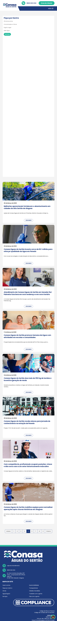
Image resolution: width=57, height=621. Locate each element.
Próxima (48, 531)
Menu (50, 8)
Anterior (8, 531)
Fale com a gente (34, 596)
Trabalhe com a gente (35, 594)
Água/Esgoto (6, 594)
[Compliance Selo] (33, 602)
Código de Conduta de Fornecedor (44, 612)
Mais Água (7, 30)
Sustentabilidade (34, 585)
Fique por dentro (7, 588)
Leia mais (28, 220)
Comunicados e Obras (10, 24)
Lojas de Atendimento (13, 565)
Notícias (7, 34)
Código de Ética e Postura (47, 611)
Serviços (5, 596)
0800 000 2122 (31, 3)
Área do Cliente (46, 3)
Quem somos (6, 585)
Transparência (33, 588)
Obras (4, 591)
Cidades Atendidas (34, 591)
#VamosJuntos (8, 21)
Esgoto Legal (7, 27)
